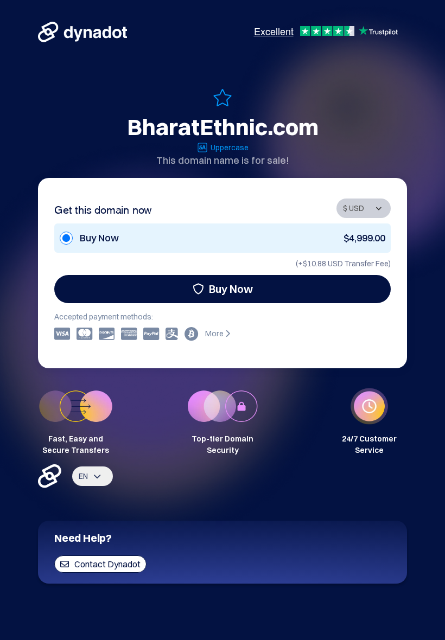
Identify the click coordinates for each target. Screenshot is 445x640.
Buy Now (231, 289)
